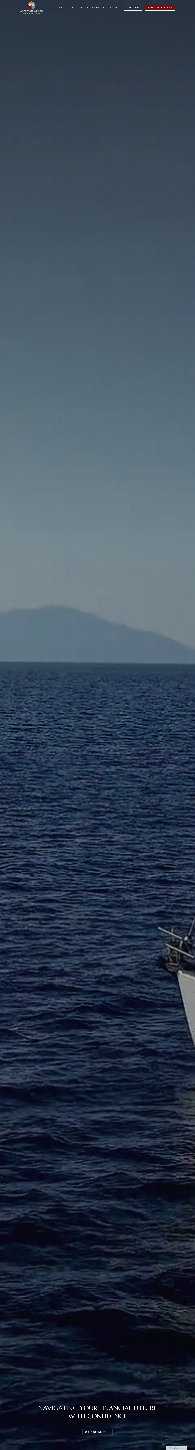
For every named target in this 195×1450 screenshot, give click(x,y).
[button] (61, 8)
